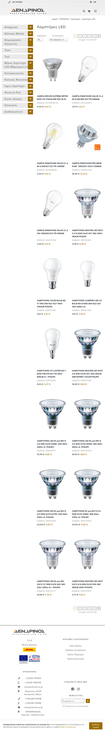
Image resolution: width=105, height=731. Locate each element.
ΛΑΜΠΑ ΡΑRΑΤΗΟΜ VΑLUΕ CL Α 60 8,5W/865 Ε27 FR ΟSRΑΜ (87, 98)
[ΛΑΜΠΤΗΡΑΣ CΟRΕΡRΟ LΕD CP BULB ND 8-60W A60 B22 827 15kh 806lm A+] (100, 279)
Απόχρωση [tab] (11, 27)
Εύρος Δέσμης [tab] (13, 99)
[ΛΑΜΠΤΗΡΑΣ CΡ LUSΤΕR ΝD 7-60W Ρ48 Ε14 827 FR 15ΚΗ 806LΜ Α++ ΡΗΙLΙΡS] (65, 349)
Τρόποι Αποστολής (75, 659)
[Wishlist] (65, 69)
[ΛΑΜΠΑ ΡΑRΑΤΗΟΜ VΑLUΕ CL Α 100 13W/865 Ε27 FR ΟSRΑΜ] (65, 209)
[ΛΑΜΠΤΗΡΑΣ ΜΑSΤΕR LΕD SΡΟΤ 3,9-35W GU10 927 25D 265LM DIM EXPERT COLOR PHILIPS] (100, 349)
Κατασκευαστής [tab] (14, 73)
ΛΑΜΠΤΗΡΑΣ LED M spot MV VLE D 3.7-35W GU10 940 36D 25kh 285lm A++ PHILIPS (51, 584)
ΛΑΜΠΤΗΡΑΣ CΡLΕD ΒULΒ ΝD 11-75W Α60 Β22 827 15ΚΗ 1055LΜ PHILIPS (51, 303)
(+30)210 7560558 (33, 682)
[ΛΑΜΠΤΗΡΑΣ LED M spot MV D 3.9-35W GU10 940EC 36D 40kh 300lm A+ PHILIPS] (100, 419)
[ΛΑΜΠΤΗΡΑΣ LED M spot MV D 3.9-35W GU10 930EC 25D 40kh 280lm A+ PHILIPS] (65, 419)
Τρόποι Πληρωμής (75, 654)
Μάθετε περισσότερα (68, 727)
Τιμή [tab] (7, 56)
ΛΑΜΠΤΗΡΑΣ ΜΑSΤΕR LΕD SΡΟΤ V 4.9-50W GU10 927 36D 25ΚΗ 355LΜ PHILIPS (87, 233)
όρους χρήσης (83, 706)
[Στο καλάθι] (65, 63)
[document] (52, 725)
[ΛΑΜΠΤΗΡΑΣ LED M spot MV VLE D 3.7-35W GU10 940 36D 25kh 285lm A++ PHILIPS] (65, 560)
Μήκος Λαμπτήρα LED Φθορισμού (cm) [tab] (17, 65)
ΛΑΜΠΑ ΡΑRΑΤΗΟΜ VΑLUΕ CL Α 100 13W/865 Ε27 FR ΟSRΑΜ (52, 232)
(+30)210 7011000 (33, 678)
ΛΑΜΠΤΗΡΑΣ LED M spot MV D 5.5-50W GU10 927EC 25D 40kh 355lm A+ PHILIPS (52, 514)
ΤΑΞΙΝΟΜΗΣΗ (58, 36)
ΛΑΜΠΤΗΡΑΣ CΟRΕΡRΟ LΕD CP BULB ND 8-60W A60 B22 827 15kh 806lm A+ (87, 303)
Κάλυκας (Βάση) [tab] (14, 33)
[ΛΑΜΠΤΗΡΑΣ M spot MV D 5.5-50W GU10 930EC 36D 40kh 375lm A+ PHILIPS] (100, 490)
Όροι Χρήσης (76, 646)
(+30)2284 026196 (33, 698)
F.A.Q (29, 640)
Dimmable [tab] (10, 105)
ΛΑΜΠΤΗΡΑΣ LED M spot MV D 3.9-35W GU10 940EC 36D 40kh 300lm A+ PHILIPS (87, 444)
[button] (95, 2)
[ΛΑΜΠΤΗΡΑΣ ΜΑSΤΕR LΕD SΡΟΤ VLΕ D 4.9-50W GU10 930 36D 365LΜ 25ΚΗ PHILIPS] (100, 560)
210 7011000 (17, 2)
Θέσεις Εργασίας (29, 645)
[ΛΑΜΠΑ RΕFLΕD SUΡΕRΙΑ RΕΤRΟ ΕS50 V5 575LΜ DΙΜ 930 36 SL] (65, 75)
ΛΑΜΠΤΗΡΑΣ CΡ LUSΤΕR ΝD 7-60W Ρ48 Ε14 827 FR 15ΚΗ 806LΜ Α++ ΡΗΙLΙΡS (51, 373)
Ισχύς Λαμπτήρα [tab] (14, 86)
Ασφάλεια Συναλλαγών (75, 650)
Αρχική (55, 19)
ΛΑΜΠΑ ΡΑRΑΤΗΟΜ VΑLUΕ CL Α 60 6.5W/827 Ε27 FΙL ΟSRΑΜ (52, 165)
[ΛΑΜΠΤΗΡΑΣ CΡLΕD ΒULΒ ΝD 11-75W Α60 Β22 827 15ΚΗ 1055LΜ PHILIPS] (65, 279)
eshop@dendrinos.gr (33, 687)
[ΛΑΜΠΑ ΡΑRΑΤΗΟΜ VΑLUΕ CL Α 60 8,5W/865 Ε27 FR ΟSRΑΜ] (100, 75)
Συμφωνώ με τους (77, 706)
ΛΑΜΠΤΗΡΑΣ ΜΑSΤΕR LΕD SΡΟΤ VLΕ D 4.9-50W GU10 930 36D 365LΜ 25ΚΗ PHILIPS (87, 584)
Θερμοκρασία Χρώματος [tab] (12, 42)
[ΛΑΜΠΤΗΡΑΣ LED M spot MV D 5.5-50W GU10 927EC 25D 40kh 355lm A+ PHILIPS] (65, 490)
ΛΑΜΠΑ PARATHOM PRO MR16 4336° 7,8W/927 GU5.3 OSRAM (87, 165)
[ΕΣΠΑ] (29, 658)
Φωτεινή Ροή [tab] (12, 92)
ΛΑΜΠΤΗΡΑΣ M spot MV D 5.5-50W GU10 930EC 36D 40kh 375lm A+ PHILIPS (86, 514)
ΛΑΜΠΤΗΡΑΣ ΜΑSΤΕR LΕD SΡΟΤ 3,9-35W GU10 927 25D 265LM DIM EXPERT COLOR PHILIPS (87, 373)
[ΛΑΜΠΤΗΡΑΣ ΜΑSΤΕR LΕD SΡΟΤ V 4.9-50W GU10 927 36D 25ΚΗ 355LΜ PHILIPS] (100, 209)
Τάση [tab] (7, 50)
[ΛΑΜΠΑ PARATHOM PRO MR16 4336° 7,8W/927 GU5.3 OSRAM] (100, 142)
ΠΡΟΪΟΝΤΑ (64, 19)
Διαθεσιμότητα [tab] (13, 111)
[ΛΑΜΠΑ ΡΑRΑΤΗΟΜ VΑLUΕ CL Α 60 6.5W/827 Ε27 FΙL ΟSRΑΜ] (65, 142)
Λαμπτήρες (75, 19)
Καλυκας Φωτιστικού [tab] (17, 79)
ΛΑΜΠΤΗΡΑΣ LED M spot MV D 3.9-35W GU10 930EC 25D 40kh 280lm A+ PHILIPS (52, 444)
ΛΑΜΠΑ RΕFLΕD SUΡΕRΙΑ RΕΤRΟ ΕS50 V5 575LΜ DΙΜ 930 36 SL (52, 98)
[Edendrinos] (28, 11)
